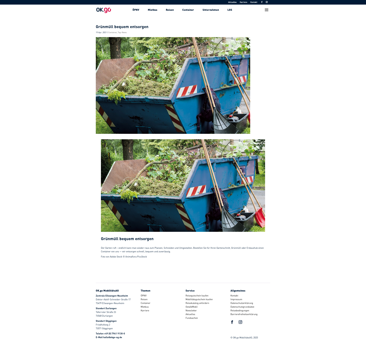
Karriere (243, 2)
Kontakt (253, 2)
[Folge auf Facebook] (262, 2)
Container (112, 32)
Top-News (122, 32)
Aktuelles (232, 2)
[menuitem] (136, 10)
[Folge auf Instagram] (266, 2)
